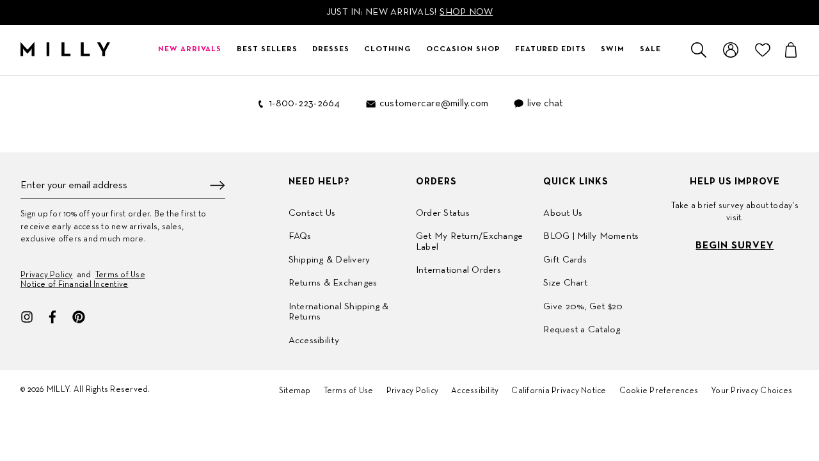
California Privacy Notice (558, 391)
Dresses (330, 49)
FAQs (300, 236)
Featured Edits (550, 49)
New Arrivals (189, 49)
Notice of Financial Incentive (74, 285)
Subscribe (217, 185)
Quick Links (575, 181)
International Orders (458, 270)
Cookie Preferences (659, 391)
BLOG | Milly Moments (591, 236)
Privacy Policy (46, 275)
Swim (612, 49)
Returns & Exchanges (333, 283)
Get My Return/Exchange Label (469, 242)
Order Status (443, 213)
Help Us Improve (735, 181)
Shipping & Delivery (329, 259)
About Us (562, 213)
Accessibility (314, 340)
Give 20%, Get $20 (583, 306)
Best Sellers (267, 49)
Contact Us (312, 213)
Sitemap (295, 391)
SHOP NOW (466, 12)
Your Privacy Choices (751, 391)
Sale (650, 49)
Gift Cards (565, 259)
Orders (436, 181)
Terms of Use (120, 275)
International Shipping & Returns (339, 312)
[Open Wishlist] (762, 50)
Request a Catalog (581, 329)
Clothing (387, 49)
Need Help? (319, 181)
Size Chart (565, 283)
